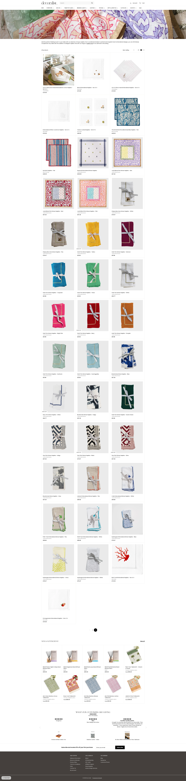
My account (73, 770)
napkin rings (90, 43)
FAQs (71, 766)
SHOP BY (132, 8)
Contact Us (73, 768)
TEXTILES (101, 8)
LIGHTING (92, 8)
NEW (42, 8)
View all (142, 641)
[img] (93, 714)
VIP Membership (89, 760)
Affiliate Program (89, 764)
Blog (102, 758)
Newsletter (103, 760)
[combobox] (77, 3)
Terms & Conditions (75, 764)
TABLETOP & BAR (68, 8)
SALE (140, 8)
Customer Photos (105, 762)
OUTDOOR (123, 8)
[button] (40, 728)
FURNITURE (49, 8)
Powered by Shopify (97, 778)
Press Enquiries (89, 766)
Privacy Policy (73, 762)
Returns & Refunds (74, 760)
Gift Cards (88, 762)
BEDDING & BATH (81, 8)
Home (42, 32)
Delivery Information (75, 758)
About (86, 758)
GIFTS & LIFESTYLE (112, 8)
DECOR (58, 8)
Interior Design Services (91, 768)
